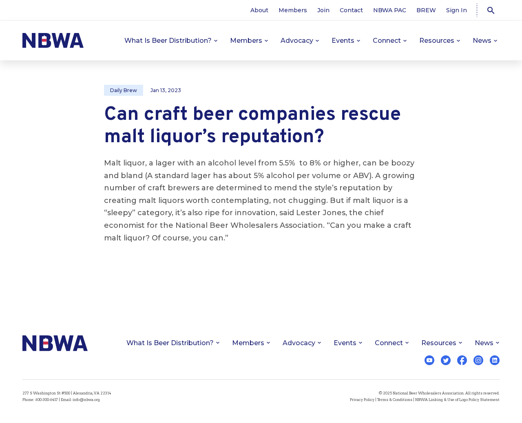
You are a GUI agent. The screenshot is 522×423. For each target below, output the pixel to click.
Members (293, 10)
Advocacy (297, 40)
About (259, 10)
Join (323, 10)
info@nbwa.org (86, 399)
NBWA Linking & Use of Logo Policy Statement (457, 399)
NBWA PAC (389, 10)
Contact (351, 10)
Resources (436, 40)
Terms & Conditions (394, 399)
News (482, 40)
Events (343, 40)
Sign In (456, 10)
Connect (387, 40)
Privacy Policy (362, 399)
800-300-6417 (46, 399)
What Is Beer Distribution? (168, 40)
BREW (426, 10)
